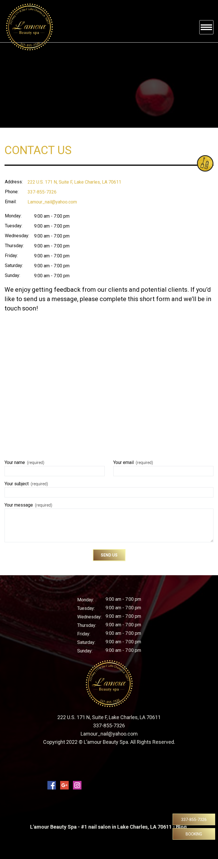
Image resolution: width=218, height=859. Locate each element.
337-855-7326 (194, 819)
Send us (109, 555)
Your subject (26, 483)
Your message (28, 505)
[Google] (64, 785)
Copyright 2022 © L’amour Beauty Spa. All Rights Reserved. (109, 742)
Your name (24, 462)
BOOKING (194, 834)
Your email (133, 462)
